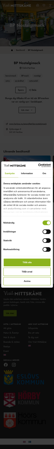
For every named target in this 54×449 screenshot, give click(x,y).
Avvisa (27, 281)
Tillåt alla (27, 262)
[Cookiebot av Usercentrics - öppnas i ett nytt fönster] (38, 165)
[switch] (46, 231)
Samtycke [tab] (10, 173)
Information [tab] (27, 173)
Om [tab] (44, 173)
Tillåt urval (27, 271)
